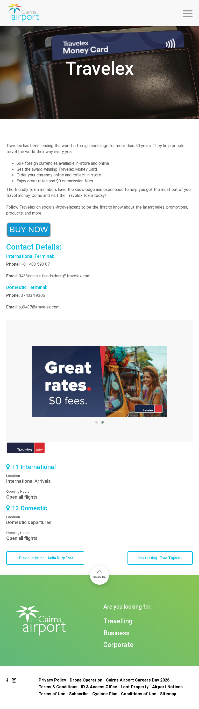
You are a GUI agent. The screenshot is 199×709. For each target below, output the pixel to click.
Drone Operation (86, 680)
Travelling (117, 621)
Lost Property (134, 686)
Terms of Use (52, 693)
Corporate (118, 645)
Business (116, 633)
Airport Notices (167, 686)
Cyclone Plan (104, 693)
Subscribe (79, 693)
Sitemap (168, 693)
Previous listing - (45, 558)
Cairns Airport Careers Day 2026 (137, 680)
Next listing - (159, 558)
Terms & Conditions (58, 686)
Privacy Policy (52, 680)
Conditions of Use (138, 693)
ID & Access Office (99, 686)
